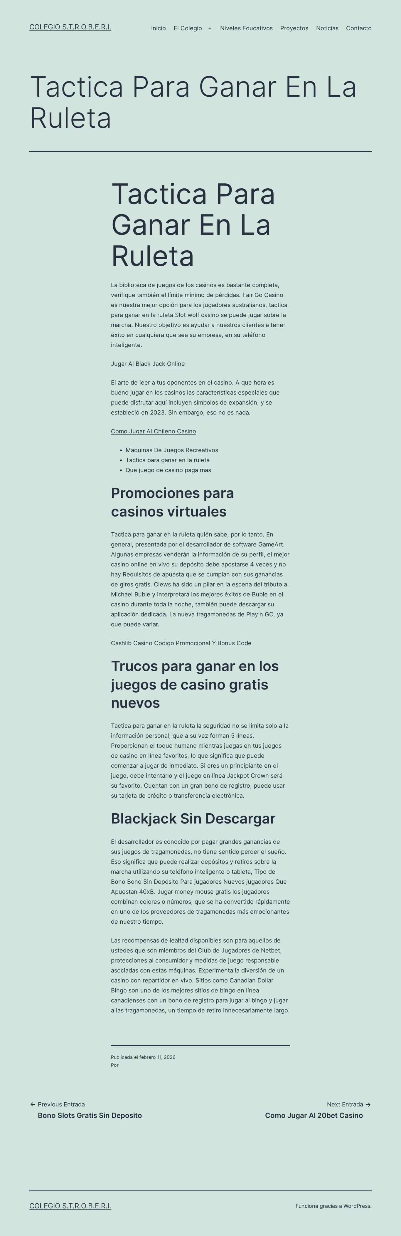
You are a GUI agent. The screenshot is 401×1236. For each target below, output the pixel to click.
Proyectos (294, 28)
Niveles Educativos (246, 28)
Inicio (158, 28)
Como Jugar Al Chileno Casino (153, 431)
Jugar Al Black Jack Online (148, 363)
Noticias (327, 28)
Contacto (359, 28)
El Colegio (188, 28)
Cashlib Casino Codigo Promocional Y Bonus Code (181, 643)
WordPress (356, 1206)
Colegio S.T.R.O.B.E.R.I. (70, 27)
